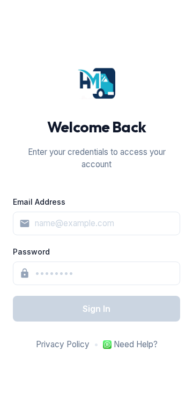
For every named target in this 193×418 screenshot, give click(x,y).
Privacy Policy (63, 344)
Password (31, 251)
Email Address (39, 201)
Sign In (96, 308)
